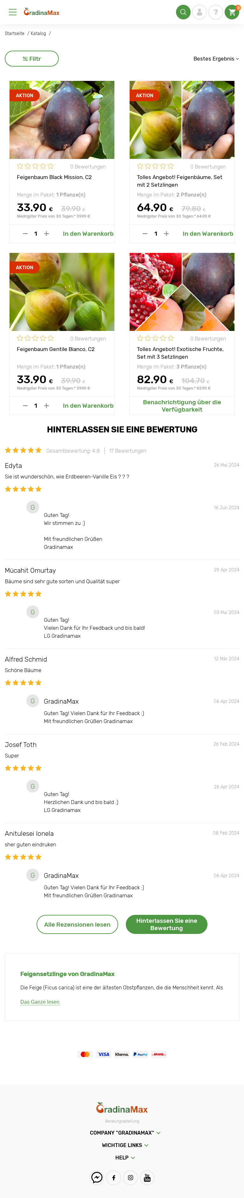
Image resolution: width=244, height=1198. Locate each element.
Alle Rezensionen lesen (77, 924)
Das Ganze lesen (39, 1002)
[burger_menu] (13, 12)
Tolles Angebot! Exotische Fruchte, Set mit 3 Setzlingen (180, 352)
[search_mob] (183, 12)
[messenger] (96, 1177)
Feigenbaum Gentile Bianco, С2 (56, 349)
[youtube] (147, 1177)
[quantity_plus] (46, 233)
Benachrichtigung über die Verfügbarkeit (182, 405)
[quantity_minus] (25, 233)
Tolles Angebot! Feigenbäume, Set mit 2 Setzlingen (179, 180)
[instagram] (130, 1177)
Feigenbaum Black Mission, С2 (54, 177)
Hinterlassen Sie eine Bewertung (166, 924)
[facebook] (113, 1177)
